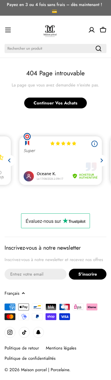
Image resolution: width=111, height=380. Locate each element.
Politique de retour (22, 348)
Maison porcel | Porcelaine (45, 370)
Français (12, 293)
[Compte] (91, 30)
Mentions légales (61, 348)
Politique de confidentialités (30, 358)
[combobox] (55, 48)
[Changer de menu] (8, 30)
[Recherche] (98, 48)
